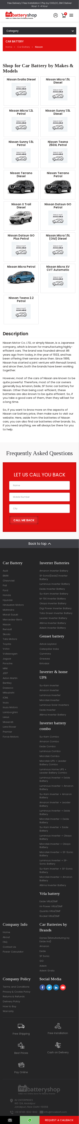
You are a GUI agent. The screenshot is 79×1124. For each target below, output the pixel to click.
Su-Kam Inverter (49, 685)
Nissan (7, 624)
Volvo (6, 648)
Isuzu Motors (10, 707)
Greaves (45, 658)
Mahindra (8, 610)
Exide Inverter (48, 710)
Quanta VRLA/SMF (50, 911)
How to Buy (9, 1006)
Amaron (44, 946)
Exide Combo (48, 746)
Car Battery (23, 46)
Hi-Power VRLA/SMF (51, 906)
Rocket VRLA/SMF (50, 916)
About (6, 937)
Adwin (43, 966)
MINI (5, 668)
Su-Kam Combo (49, 736)
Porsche (7, 663)
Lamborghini (10, 712)
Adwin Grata (47, 970)
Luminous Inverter (50, 695)
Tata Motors (10, 639)
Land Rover (9, 727)
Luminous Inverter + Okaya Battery (55, 837)
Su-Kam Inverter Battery (54, 593)
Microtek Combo (50, 756)
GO (42, 961)
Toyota (7, 644)
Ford (5, 590)
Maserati (8, 722)
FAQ (5, 942)
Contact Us (9, 947)
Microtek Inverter (50, 700)
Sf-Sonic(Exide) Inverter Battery (54, 577)
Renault (7, 629)
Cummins (45, 653)
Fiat (5, 585)
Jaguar (7, 658)
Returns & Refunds (14, 996)
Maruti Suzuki (10, 614)
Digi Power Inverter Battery (55, 608)
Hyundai (7, 600)
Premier (7, 731)
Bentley (7, 683)
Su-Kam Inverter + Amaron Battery (56, 795)
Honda (7, 595)
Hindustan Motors (13, 605)
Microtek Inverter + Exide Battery (54, 820)
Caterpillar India (49, 649)
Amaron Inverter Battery (54, 570)
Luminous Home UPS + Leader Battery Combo (53, 771)
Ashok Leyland (48, 644)
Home (9, 46)
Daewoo (8, 688)
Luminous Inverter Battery (55, 584)
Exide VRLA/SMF (49, 901)
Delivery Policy (11, 1001)
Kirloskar (44, 663)
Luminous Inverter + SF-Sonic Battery (54, 862)
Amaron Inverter (49, 690)
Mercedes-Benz (12, 619)
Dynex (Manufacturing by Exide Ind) (54, 939)
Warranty (8, 1011)
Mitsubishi (8, 692)
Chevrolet (9, 580)
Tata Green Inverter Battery (56, 613)
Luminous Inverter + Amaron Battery (56, 787)
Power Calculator (13, 951)
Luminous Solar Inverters (54, 705)
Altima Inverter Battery (53, 623)
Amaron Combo (49, 741)
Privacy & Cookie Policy (16, 991)
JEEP (5, 673)
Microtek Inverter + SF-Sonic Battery (56, 853)
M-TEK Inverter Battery (53, 598)
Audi (5, 570)
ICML (5, 697)
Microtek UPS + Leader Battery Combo (53, 762)
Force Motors (11, 736)
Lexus (6, 717)
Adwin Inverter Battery (53, 628)
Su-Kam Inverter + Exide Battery (54, 828)
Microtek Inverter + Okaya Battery (55, 845)
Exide (43, 951)
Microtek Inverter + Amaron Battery (56, 878)
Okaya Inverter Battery (53, 603)
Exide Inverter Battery (52, 589)
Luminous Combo (50, 751)
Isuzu (6, 702)
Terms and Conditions (16, 987)
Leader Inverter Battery (53, 618)
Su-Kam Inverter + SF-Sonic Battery (56, 870)
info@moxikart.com (55, 1112)
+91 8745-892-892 (26, 1112)
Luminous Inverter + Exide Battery (55, 779)
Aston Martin (10, 678)
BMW (5, 575)
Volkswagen (10, 653)
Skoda (6, 634)
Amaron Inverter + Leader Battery (55, 804)
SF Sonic (44, 956)
